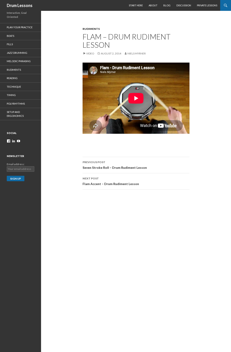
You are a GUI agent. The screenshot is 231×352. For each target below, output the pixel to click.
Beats (10, 35)
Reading (12, 78)
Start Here (136, 5)
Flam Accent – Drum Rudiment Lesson (111, 181)
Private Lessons (207, 5)
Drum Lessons (19, 5)
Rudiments (14, 69)
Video (90, 53)
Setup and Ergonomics (15, 113)
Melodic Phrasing (19, 61)
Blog (167, 5)
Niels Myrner (136, 53)
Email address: (16, 164)
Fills (10, 44)
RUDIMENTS (91, 29)
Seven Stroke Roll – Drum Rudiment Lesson (115, 164)
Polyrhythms (16, 103)
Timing (11, 95)
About (153, 5)
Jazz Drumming (17, 52)
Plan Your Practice (19, 27)
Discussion (183, 5)
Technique (14, 86)
